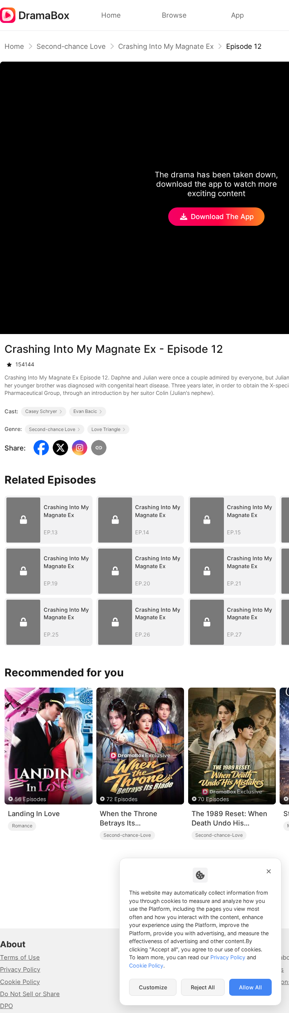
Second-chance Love (71, 46)
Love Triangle (105, 429)
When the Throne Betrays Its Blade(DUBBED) (128, 818)
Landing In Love (34, 813)
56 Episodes (30, 799)
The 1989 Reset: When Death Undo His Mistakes (229, 818)
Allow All (250, 987)
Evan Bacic (85, 411)
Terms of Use (20, 957)
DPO (6, 1006)
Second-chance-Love (127, 835)
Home (14, 46)
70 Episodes (213, 799)
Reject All (203, 987)
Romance (22, 826)
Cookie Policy (20, 982)
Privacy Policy (20, 969)
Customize (153, 987)
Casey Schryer (41, 411)
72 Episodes (121, 799)
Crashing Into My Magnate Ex (166, 46)
